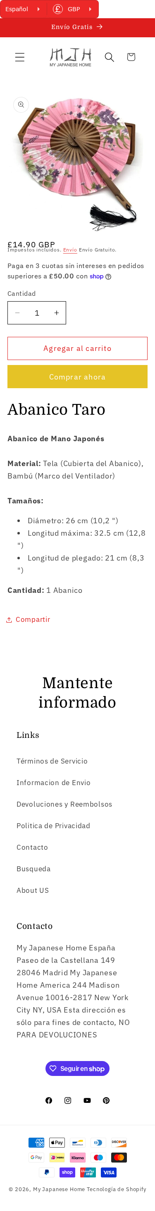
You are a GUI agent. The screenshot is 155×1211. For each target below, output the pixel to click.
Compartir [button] (33, 619)
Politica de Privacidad (54, 825)
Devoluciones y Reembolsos (64, 804)
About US (33, 890)
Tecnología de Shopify (116, 1189)
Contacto (32, 847)
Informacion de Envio (54, 782)
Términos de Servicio (52, 761)
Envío (70, 250)
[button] (20, 57)
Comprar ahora (77, 377)
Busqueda (34, 868)
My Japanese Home (59, 1189)
